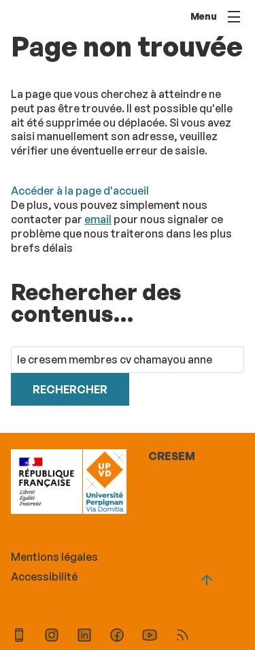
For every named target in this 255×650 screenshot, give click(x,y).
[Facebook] (117, 637)
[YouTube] (149, 637)
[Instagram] (52, 637)
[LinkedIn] (84, 637)
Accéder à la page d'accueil (80, 190)
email (98, 219)
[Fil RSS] (182, 637)
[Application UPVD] (19, 637)
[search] (127, 359)
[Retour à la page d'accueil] (104, 483)
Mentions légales (54, 557)
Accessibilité (44, 576)
